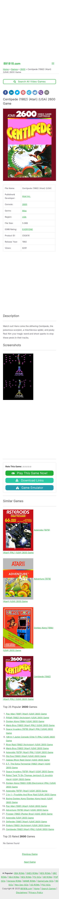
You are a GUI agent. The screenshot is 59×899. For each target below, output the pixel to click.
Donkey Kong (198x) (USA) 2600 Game (25, 721)
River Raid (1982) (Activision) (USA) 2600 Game (29, 744)
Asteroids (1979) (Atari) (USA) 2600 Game (26, 791)
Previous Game (30, 854)
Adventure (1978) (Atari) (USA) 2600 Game (27, 810)
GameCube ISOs (46, 881)
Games (14, 69)
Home (6, 69)
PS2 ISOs (46, 885)
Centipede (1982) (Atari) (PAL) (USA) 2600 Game (30, 829)
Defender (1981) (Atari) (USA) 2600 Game (26, 821)
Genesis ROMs (14, 881)
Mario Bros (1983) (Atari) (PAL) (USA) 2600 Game (30, 725)
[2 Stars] (25, 467)
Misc (24, 210)
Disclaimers (21, 892)
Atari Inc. (26, 196)
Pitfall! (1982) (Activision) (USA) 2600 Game (27, 717)
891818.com (26, 888)
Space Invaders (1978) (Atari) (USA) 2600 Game (29, 771)
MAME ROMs (29, 881)
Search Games (48, 888)
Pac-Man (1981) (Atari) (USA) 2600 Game (26, 714)
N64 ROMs (14, 877)
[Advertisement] (29, 29)
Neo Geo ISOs (21, 885)
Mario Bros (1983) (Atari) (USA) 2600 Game (27, 748)
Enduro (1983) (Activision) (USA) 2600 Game (28, 825)
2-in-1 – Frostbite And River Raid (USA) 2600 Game (31, 794)
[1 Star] (23, 467)
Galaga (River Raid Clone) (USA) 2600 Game (28, 760)
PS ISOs (37, 877)
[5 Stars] (30, 467)
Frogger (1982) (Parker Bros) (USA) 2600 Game (29, 814)
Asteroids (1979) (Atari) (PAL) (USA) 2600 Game (29, 752)
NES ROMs (26, 877)
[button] (5, 92)
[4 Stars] (29, 467)
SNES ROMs (32, 873)
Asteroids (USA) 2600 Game (20, 818)
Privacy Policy (36, 892)
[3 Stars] (27, 467)
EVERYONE (27, 229)
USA (24, 217)
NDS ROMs (45, 873)
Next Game (30, 862)
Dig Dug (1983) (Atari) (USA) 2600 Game (26, 756)
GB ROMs (47, 877)
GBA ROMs (19, 873)
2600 (22, 69)
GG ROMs (35, 885)
